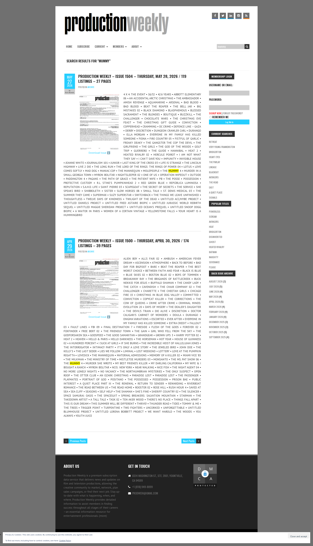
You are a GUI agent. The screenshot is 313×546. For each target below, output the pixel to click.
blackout (214, 172)
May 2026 (213, 296)
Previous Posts (78, 441)
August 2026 (216, 281)
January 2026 (216, 317)
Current (100, 46)
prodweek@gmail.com (145, 493)
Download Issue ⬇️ (99, 152)
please (212, 267)
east (211, 187)
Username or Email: (221, 85)
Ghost (212, 242)
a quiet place (215, 192)
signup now (215, 113)
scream (213, 216)
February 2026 (216, 311)
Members (118, 46)
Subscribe (83, 46)
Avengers (214, 177)
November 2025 (217, 327)
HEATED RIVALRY (216, 247)
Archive (90, 87)
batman (213, 252)
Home (69, 46)
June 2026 (214, 291)
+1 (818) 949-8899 (142, 487)
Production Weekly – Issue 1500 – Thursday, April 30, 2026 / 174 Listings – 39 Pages (133, 243)
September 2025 (217, 337)
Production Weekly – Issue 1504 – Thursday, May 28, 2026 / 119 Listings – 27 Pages (132, 78)
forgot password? (233, 113)
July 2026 (214, 286)
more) (103, 516)
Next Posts (188, 441)
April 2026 (214, 301)
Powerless (214, 211)
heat (211, 226)
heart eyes (214, 157)
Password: (215, 100)
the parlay (214, 162)
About (135, 46)
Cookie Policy (65, 540)
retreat (213, 142)
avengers (214, 221)
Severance (214, 262)
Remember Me (220, 117)
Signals (213, 197)
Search (247, 46)
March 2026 (215, 306)
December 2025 (216, 322)
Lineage (212, 167)
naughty (213, 257)
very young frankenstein (222, 147)
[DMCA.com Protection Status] (205, 465)
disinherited (215, 237)
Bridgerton (215, 152)
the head (213, 182)
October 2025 (216, 332)
